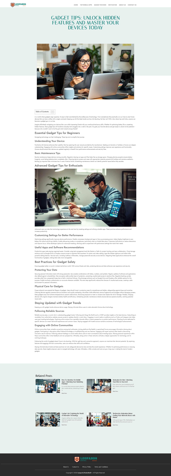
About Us (122, 5)
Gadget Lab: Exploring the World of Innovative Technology (73, 414)
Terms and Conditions (101, 467)
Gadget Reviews (100, 5)
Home (76, 5)
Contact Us (132, 5)
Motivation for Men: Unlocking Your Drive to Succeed (122, 381)
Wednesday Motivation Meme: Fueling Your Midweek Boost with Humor (124, 415)
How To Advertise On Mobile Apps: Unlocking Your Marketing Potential (72, 382)
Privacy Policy (86, 467)
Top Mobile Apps (86, 5)
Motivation (112, 5)
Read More (64, 393)
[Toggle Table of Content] (52, 111)
